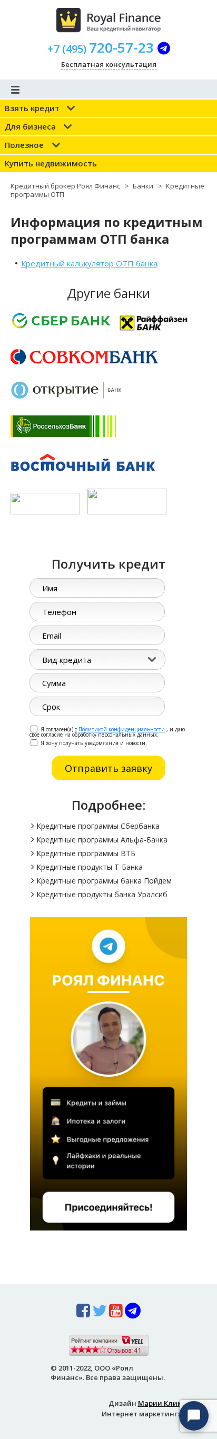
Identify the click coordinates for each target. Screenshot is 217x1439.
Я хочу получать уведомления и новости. (93, 742)
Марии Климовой (169, 1403)
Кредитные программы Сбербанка (98, 826)
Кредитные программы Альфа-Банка (101, 840)
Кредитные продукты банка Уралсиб (101, 894)
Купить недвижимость (51, 163)
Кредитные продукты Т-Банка (89, 867)
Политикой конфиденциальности (121, 729)
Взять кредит (32, 108)
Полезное (24, 145)
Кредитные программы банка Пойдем (104, 881)
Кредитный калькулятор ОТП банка (89, 263)
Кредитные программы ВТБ (85, 853)
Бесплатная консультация (108, 64)
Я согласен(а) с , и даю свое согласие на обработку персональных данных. (107, 731)
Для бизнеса (30, 126)
